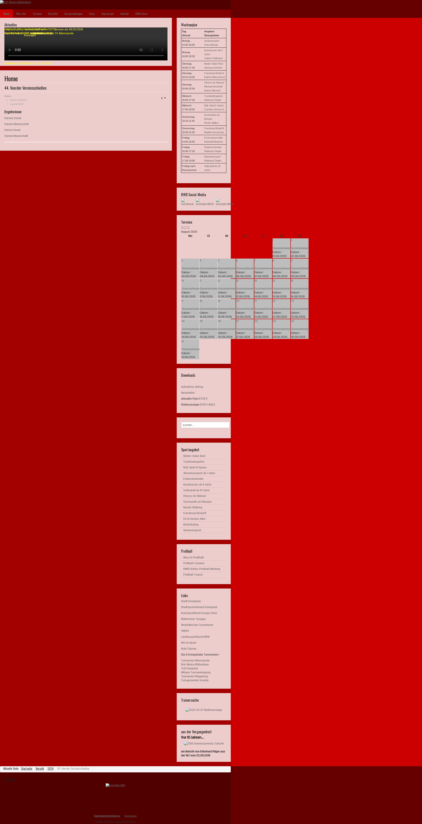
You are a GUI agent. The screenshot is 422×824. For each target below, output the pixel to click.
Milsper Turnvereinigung (196, 672)
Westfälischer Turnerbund (197, 625)
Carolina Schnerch (214, 109)
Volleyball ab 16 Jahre (196, 490)
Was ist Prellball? (193, 558)
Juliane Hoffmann (213, 58)
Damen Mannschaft (16, 124)
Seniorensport (211, 41)
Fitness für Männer (214, 82)
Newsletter (188, 393)
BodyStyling (190, 525)
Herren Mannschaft (16, 136)
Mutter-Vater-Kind (213, 63)
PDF (203, 399)
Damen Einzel (12, 118)
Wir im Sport (188, 643)
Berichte (53, 13)
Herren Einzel (12, 130)
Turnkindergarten (213, 96)
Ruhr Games (188, 649)
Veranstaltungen (73, 13)
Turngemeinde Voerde (195, 680)
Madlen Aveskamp (214, 132)
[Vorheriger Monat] (184, 228)
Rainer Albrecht (212, 90)
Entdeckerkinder (213, 147)
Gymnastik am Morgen (197, 502)
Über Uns (21, 13)
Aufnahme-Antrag (192, 387)
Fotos (92, 13)
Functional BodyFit (214, 73)
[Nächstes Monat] (189, 228)
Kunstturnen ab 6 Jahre (197, 485)
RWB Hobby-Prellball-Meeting (201, 569)
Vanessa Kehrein (213, 67)
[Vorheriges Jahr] (182, 228)
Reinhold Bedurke (213, 141)
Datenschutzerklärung (107, 816)
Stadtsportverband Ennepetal (199, 607)
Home (6, 13)
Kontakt (124, 13)
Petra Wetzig (211, 44)
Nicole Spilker (211, 122)
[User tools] (163, 98)
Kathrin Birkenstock (214, 77)
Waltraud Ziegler (213, 100)
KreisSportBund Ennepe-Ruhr (199, 613)
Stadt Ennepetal (191, 601)
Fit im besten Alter (213, 137)
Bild (211, 405)
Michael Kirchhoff (213, 86)
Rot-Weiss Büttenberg (195, 664)
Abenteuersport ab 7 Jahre (199, 473)
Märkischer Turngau (193, 619)
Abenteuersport (212, 156)
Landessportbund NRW (195, 637)
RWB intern (141, 13)
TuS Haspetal (189, 668)
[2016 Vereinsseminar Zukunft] (204, 744)
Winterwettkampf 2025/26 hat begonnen (29, 29)
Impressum (108, 13)
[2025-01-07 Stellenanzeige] (204, 710)
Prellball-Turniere (193, 563)
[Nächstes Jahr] (187, 228)
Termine (37, 13)
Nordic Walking (192, 507)
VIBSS (185, 631)
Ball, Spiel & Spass (214, 105)
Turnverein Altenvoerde (195, 661)
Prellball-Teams (193, 575)
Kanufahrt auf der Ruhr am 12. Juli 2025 (28, 63)
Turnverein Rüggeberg (194, 676)
